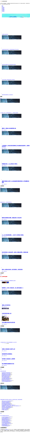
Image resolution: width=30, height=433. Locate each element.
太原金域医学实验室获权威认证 (6, 378)
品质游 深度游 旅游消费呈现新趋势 (7, 407)
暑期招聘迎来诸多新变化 (5, 419)
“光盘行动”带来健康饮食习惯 (6, 381)
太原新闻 (6, 429)
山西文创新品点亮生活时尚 (5, 401)
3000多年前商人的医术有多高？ (6, 372)
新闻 (2, 6)
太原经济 (3, 7)
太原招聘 (3, 11)
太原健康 (3, 9)
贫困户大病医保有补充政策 (5, 376)
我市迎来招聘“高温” (4, 424)
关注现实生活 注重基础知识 (6, 402)
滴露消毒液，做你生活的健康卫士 (6, 406)
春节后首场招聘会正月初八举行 (6, 418)
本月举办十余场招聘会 (5, 417)
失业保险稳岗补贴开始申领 (5, 422)
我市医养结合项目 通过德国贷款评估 (7, 380)
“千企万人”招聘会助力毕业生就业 (6, 423)
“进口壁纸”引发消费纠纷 (5, 408)
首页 (2, 5)
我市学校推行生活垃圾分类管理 (6, 403)
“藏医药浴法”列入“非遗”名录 (6, 373)
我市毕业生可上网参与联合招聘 (6, 420)
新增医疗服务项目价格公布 (5, 375)
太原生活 (3, 10)
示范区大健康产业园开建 (5, 377)
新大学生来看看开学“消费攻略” (6, 404)
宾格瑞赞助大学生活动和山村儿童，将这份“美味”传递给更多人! (10, 405)
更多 (1, 98)
